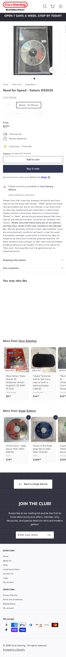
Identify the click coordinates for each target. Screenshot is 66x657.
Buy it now (33, 168)
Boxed (10, 106)
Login (5, 578)
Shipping (6, 153)
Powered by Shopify (14, 649)
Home (6, 84)
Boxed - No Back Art (17, 114)
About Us (7, 561)
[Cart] (52, 6)
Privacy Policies (10, 595)
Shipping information (14, 260)
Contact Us (8, 573)
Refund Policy (9, 604)
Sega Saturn (30, 84)
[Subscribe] (49, 535)
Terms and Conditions (13, 599)
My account (8, 582)
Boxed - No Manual (28, 105)
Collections (17, 84)
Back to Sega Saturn (35, 484)
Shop (5, 565)
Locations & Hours (11, 569)
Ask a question (11, 268)
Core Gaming (9, 97)
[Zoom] (52, 70)
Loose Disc (40, 114)
